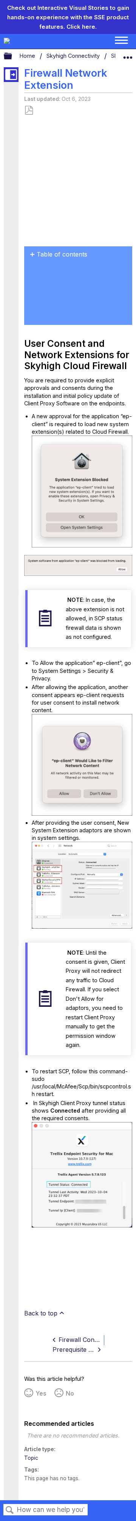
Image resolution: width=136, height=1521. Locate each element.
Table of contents (62, 254)
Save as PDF (29, 110)
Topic (31, 1458)
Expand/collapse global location (127, 54)
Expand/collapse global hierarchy (13, 56)
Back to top (40, 1313)
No (70, 1393)
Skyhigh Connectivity (73, 56)
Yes (41, 1393)
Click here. (81, 26)
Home (28, 56)
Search (10, 1510)
